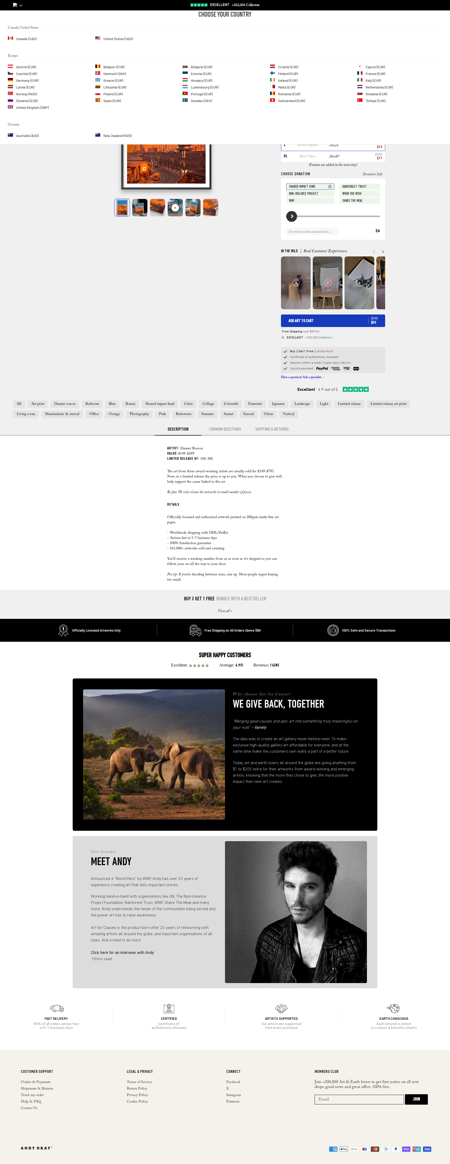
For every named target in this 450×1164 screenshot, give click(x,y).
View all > (225, 611)
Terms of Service (139, 1082)
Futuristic (255, 404)
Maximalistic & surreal (62, 414)
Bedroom (92, 404)
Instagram (233, 1095)
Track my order (32, 1095)
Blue (112, 404)
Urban (268, 414)
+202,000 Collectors (310, 337)
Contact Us (29, 1108)
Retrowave (183, 414)
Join (416, 1099)
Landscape (302, 404)
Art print (37, 404)
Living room (26, 414)
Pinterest (232, 1102)
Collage (208, 404)
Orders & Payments (36, 1082)
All (19, 404)
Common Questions (225, 429)
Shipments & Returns (37, 1089)
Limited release (349, 404)
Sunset (228, 414)
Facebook (233, 1082)
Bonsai (130, 404)
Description (178, 429)
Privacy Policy (137, 1095)
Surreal (248, 414)
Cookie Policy (137, 1102)
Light (324, 404)
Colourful (231, 404)
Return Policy (137, 1089)
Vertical (288, 414)
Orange (114, 414)
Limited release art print (388, 404)
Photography (139, 414)
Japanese (278, 404)
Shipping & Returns (272, 429)
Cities (188, 404)
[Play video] (175, 207)
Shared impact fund (159, 404)
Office (94, 414)
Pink (162, 414)
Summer (207, 414)
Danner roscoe (65, 404)
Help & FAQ (31, 1102)
